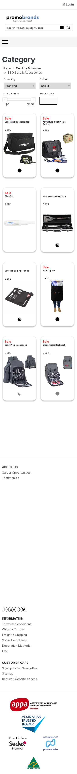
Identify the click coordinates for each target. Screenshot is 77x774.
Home (7, 68)
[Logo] (22, 18)
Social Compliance (14, 640)
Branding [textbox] (11, 86)
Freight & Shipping (14, 635)
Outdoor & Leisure (28, 68)
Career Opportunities (16, 472)
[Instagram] (11, 609)
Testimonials (10, 478)
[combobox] (20, 86)
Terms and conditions (16, 624)
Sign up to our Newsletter (19, 668)
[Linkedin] (17, 609)
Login (69, 4)
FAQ (5, 651)
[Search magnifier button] (68, 27)
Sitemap (7, 673)
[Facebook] (5, 609)
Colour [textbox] (45, 86)
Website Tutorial (13, 629)
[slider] (5, 100)
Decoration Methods (16, 645)
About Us (10, 467)
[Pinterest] (23, 609)
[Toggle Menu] (5, 42)
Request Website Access (19, 679)
